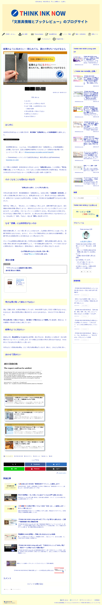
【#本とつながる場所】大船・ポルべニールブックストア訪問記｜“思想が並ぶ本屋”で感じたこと (86, 301)
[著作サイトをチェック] (81, 272)
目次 (32, 97)
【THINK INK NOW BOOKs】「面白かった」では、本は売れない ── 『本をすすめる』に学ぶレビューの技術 (86, 335)
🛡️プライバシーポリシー (86, 600)
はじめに (28, 101)
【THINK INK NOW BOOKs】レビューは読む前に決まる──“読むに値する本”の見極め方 (86, 290)
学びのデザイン (28, 456)
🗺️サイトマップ (74, 600)
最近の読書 (30, 108)
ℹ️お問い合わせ (64, 600)
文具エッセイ (37, 456)
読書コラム (45, 456)
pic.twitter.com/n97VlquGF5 (45, 152)
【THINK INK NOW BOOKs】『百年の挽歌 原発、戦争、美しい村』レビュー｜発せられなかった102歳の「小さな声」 (86, 311)
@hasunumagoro (30, 152)
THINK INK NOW (19, 456)
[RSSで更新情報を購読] (90, 272)
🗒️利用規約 (97, 600)
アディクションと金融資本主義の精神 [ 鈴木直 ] (20, 280)
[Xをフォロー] (84, 272)
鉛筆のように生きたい (32, 114)
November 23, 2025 (12, 160)
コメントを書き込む (35, 584)
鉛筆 (51, 456)
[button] (40, 89)
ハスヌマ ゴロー (86, 241)
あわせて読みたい (31, 116)
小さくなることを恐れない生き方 (35, 103)
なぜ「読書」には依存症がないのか (36, 106)
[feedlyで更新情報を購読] (87, 272)
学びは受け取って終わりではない (35, 111)
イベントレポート (9, 456)
